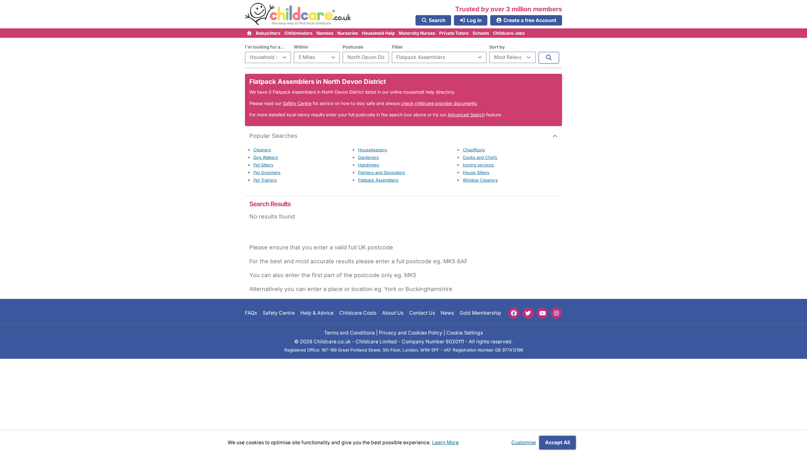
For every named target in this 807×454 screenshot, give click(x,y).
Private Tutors (454, 33)
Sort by (497, 46)
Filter (397, 46)
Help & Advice (317, 313)
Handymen (368, 164)
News (447, 313)
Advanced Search (466, 114)
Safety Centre (297, 103)
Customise (523, 442)
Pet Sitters (263, 164)
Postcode (353, 46)
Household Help (378, 33)
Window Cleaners (480, 180)
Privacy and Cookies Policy (410, 333)
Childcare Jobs (509, 33)
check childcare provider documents (439, 103)
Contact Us (422, 313)
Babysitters (268, 33)
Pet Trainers (265, 180)
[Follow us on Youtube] (542, 313)
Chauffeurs (474, 149)
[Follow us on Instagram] (556, 313)
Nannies (325, 33)
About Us (393, 313)
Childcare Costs (357, 313)
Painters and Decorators (381, 172)
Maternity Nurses (417, 33)
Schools (481, 33)
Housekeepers (372, 149)
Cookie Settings (464, 333)
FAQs (251, 313)
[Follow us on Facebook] (514, 313)
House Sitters (476, 172)
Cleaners (262, 149)
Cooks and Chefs (480, 157)
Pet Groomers (267, 172)
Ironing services (478, 164)
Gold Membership (480, 313)
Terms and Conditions (349, 333)
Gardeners (368, 157)
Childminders (298, 33)
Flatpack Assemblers (378, 180)
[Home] (249, 33)
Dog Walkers (265, 157)
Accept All (557, 442)
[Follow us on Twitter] (528, 313)
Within (301, 46)
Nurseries (347, 33)
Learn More (445, 442)
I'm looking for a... (265, 46)
